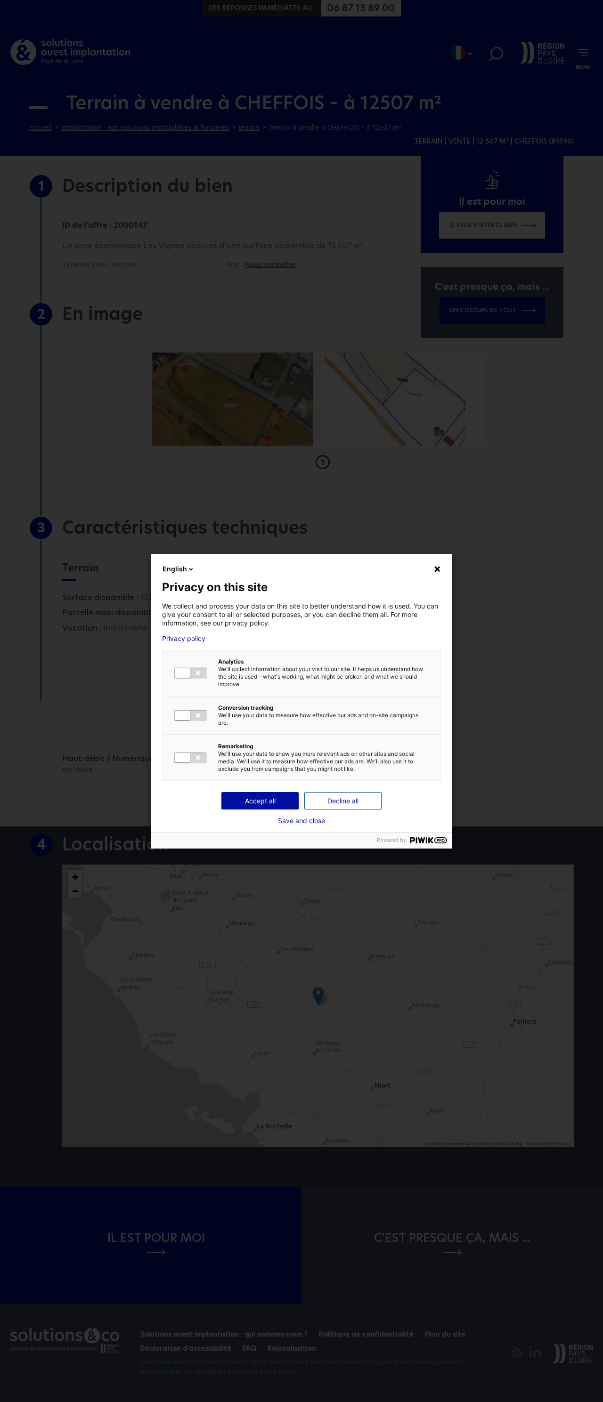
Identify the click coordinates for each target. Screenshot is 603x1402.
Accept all (260, 801)
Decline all (343, 801)
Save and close (301, 821)
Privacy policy (183, 638)
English (175, 569)
